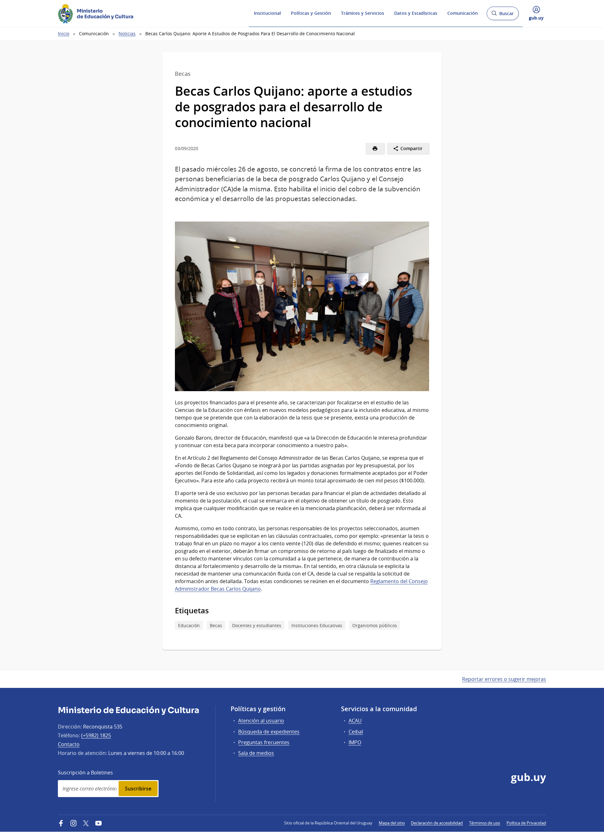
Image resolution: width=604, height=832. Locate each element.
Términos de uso (484, 823)
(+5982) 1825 (96, 735)
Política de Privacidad (526, 823)
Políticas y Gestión (311, 13)
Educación (189, 625)
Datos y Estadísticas (415, 13)
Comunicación (462, 13)
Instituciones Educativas (316, 625)
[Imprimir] (375, 148)
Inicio (63, 34)
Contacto (69, 744)
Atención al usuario (261, 720)
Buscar (502, 15)
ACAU (355, 720)
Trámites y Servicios (362, 13)
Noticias (127, 34)
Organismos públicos (374, 625)
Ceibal (356, 731)
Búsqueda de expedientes (268, 731)
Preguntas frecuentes (263, 742)
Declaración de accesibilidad (437, 823)
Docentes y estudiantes (256, 625)
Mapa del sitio (392, 823)
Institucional (267, 13)
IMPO (355, 742)
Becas (216, 625)
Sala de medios (256, 753)
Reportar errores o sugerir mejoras (504, 679)
